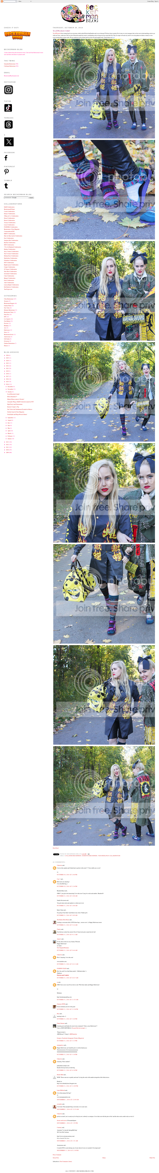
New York (6, 308)
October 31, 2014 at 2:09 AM (67, 915)
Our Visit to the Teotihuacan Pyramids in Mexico (19, 409)
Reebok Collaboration (9, 242)
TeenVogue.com (8, 289)
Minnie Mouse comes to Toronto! (15, 399)
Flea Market (7, 321)
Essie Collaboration (9, 280)
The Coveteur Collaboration (11, 253)
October (10, 392)
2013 (7, 442)
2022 (7, 366)
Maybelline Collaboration (10, 258)
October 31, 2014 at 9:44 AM (67, 950)
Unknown (59, 865)
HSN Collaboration (9, 245)
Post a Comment (57, 1155)
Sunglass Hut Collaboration (11, 240)
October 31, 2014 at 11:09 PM (67, 1086)
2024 (7, 360)
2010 (7, 450)
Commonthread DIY (9, 231)
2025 (7, 358)
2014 (7, 384)
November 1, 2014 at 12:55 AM (68, 1109)
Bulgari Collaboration (9, 278)
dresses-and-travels (62, 1120)
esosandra (59, 1104)
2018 (7, 374)
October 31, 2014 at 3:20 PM (67, 1019)
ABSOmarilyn (73, 1034)
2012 (7, 444)
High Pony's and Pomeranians (14, 404)
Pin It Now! (56, 848)
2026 (7, 355)
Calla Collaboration (9, 276)
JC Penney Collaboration (10, 269)
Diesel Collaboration (9, 218)
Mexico (6, 345)
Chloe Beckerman (8, 299)
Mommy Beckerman (9, 310)
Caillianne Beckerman (73, 855)
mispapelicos (60, 1045)
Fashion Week (7, 305)
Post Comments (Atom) (66, 1161)
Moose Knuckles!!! (12, 396)
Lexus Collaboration (9, 225)
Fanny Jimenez (61, 1023)
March (9, 433)
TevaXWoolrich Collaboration (109, 855)
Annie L (59, 939)
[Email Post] (88, 854)
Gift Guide (7, 339)
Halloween (7, 330)
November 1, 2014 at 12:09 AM (68, 1099)
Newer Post (56, 1158)
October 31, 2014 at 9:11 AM (67, 934)
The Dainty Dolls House (63, 920)
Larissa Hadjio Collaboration (11, 285)
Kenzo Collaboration (9, 220)
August (10, 420)
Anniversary (7, 337)
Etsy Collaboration (9, 238)
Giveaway (6, 341)
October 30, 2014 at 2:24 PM (67, 886)
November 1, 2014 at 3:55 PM (67, 1123)
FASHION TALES (62, 968)
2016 (7, 379)
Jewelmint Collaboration (10, 273)
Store (5, 332)
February (10, 436)
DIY (5, 317)
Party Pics (6, 314)
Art (5, 328)
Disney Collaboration (9, 213)
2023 (7, 363)
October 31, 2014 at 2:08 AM (67, 896)
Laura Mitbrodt (61, 1090)
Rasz (58, 1013)
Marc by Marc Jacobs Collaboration (13, 236)
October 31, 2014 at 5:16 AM (67, 925)
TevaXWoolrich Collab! (61, 31)
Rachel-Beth (60, 1074)
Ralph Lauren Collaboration (11, 265)
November (10, 389)
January (10, 438)
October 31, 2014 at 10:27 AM (67, 978)
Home (104, 1158)
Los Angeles (7, 319)
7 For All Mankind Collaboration (12, 247)
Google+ (59, 1038)
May (9, 428)
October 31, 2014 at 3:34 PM (67, 1054)
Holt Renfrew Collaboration (11, 287)
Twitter (76, 1038)
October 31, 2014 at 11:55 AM (67, 999)
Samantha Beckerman (89, 855)
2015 (7, 381)
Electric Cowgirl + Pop (13, 407)
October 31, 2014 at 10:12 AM (67, 964)
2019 (7, 371)
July (9, 423)
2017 (7, 376)
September (10, 417)
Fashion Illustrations (9, 343)
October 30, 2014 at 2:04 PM (67, 874)
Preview (6, 323)
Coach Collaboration (9, 211)
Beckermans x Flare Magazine (11, 229)
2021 (7, 368)
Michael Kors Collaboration (11, 256)
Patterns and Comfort (63, 975)
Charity (59, 929)
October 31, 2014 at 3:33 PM (67, 1041)
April (9, 431)
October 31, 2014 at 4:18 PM (67, 1070)
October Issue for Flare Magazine (15, 412)
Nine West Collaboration (10, 271)
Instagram (70, 1038)
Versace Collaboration (9, 222)
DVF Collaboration (9, 262)
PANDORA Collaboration (10, 227)
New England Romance (63, 948)
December (10, 386)
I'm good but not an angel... (79, 1028)
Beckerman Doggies (9, 303)
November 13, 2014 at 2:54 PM (68, 1150)
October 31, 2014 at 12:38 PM (67, 1009)
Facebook (64, 1038)
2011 (7, 447)
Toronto (6, 301)
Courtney (59, 1127)
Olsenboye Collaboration (10, 260)
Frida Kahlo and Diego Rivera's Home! (17, 414)
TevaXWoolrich (57, 33)
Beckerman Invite (8, 334)
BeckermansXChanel (9, 209)
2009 (7, 452)
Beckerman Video (8, 312)
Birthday (6, 325)
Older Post (152, 1158)
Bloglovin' (81, 1038)
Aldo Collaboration (9, 282)
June (9, 425)
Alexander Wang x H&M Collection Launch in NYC (20, 402)
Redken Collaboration (9, 249)
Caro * (58, 879)
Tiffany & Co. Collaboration (11, 216)
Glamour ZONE (61, 1004)
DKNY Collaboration (9, 233)
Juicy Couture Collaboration (11, 251)
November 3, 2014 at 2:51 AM (67, 1141)
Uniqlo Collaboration (9, 267)
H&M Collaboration (9, 207)
